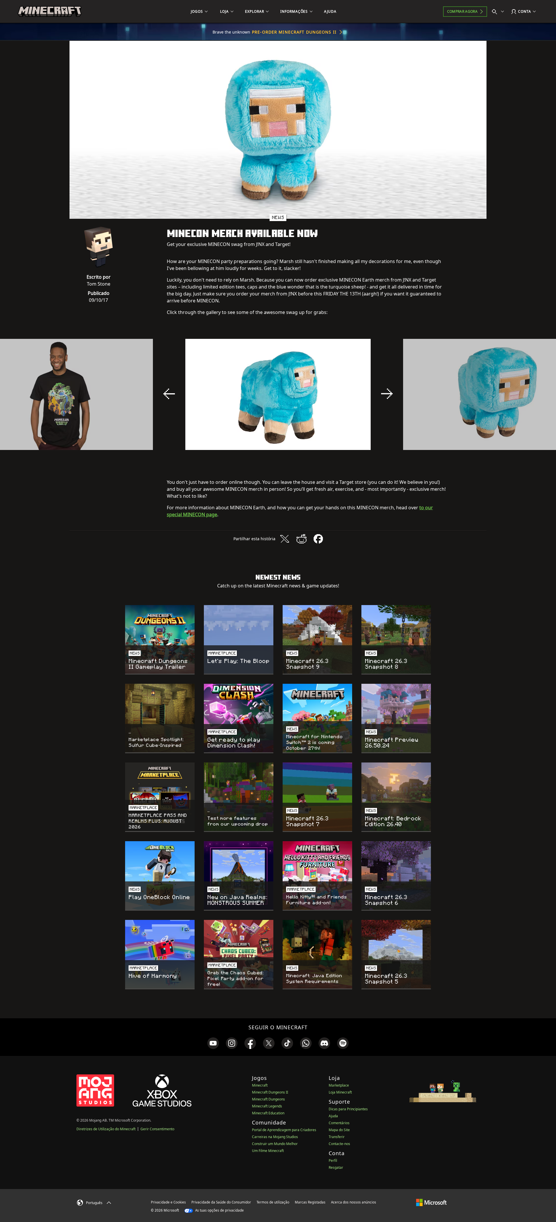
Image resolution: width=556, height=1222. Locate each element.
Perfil (333, 1160)
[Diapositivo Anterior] (169, 394)
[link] (213, 1043)
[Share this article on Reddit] (301, 538)
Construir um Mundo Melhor (275, 1143)
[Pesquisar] (499, 11)
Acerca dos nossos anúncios (353, 1202)
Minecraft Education (268, 1113)
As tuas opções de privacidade (219, 1210)
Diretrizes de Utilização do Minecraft (106, 1129)
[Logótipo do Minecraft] (49, 11)
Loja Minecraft (340, 1092)
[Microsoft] (431, 1202)
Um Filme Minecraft (268, 1150)
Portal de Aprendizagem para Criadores (284, 1129)
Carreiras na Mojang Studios (275, 1136)
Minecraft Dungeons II (270, 1092)
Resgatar (336, 1167)
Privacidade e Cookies (168, 1202)
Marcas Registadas (310, 1202)
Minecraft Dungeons (268, 1099)
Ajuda (333, 1115)
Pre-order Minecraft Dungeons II (294, 32)
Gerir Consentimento (157, 1129)
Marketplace (339, 1085)
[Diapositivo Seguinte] (387, 394)
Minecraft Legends (267, 1106)
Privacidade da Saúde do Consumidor (221, 1202)
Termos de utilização (273, 1202)
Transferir (337, 1136)
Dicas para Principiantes (348, 1109)
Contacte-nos (339, 1143)
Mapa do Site (339, 1129)
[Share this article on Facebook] (318, 538)
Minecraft (260, 1085)
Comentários (339, 1122)
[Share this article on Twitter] (284, 538)
